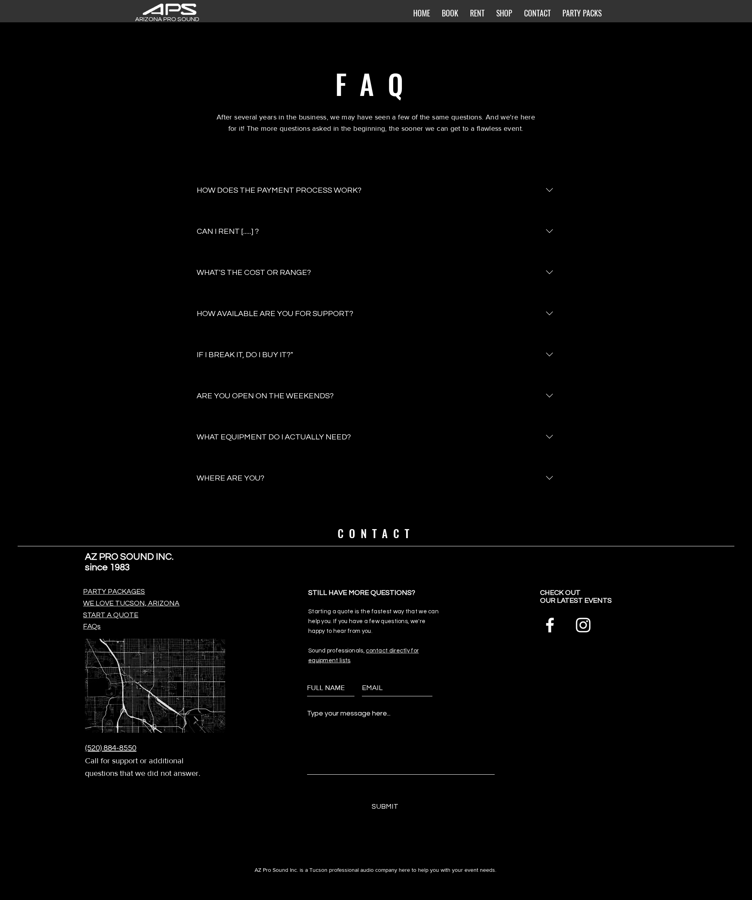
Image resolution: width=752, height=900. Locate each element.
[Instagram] (583, 625)
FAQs (92, 626)
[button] (504, 13)
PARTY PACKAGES (114, 591)
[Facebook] (550, 625)
